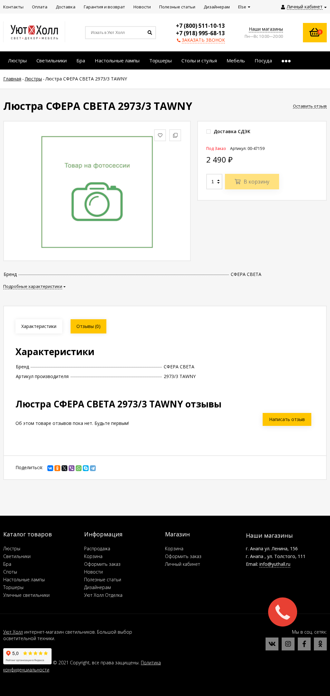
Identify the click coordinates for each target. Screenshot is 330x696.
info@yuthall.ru (274, 564)
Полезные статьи (102, 579)
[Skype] (86, 468)
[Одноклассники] (57, 468)
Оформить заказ (102, 564)
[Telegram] (93, 468)
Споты (10, 572)
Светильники (17, 556)
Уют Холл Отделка (103, 595)
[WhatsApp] (79, 468)
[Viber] (71, 468)
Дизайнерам (97, 587)
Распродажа (97, 548)
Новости (93, 572)
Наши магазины (266, 29)
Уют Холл (13, 632)
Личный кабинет (182, 564)
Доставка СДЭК (231, 131)
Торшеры (13, 587)
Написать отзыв (287, 419)
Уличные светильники (26, 595)
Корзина (93, 556)
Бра (7, 564)
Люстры (11, 548)
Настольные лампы (24, 579)
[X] (64, 468)
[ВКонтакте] (50, 468)
